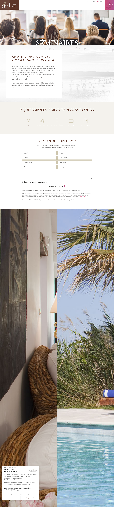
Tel (87, 2)
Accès (93, 2)
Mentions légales (82, 196)
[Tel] (84, 1)
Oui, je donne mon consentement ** (36, 182)
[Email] (98, 1)
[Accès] (90, 1)
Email (100, 2)
